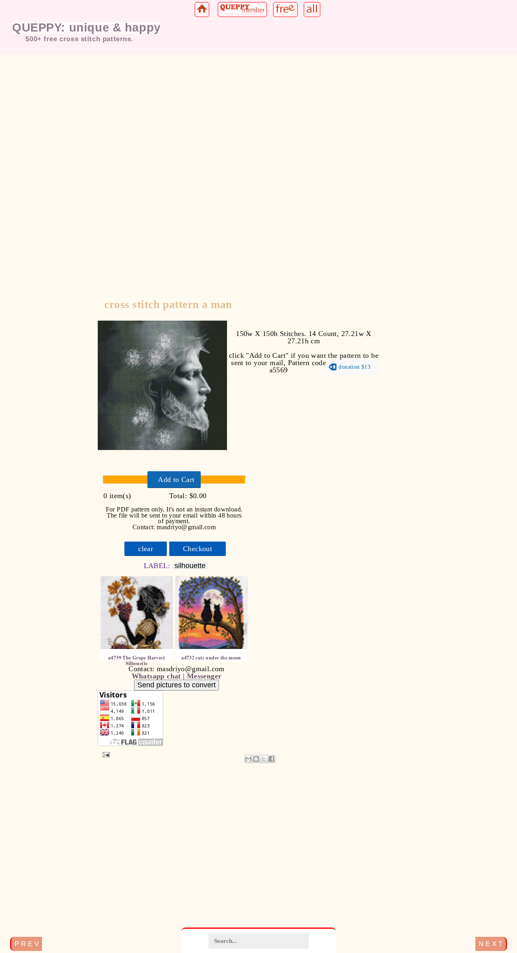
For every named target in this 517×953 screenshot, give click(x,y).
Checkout (197, 549)
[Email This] (248, 759)
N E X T (490, 943)
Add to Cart (176, 479)
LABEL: (158, 566)
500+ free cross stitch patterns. (79, 39)
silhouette (190, 565)
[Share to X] (264, 759)
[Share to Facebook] (271, 759)
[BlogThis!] (256, 759)
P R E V (27, 943)
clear (145, 549)
